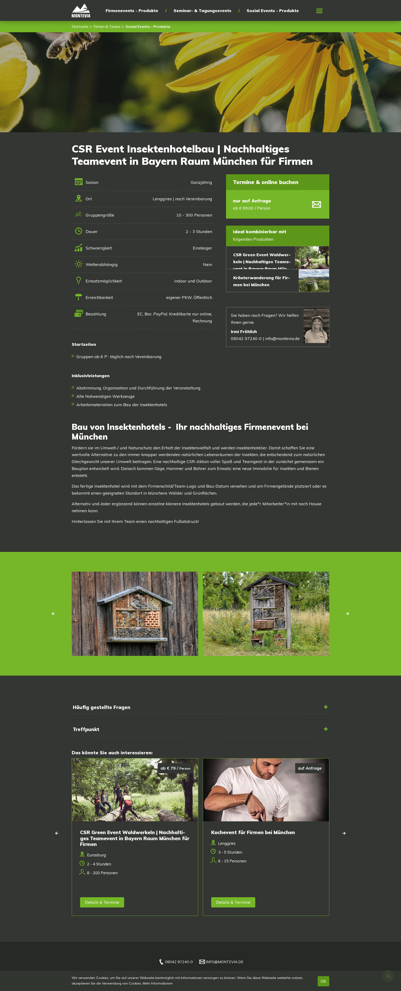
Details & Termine (102, 902)
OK (323, 981)
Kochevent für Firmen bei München (253, 832)
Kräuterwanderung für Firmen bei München (261, 281)
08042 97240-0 (179, 961)
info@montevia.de (282, 338)
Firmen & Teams (107, 26)
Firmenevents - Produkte (132, 10)
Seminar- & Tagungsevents (202, 10)
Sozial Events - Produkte (273, 10)
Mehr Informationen (158, 983)
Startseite (80, 26)
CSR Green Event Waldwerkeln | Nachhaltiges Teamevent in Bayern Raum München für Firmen (262, 265)
